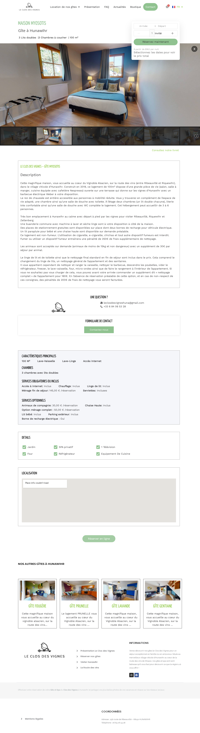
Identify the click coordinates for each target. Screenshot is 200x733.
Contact (150, 6)
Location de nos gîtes (63, 6)
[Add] (172, 33)
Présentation (92, 6)
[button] (194, 49)
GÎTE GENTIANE (162, 606)
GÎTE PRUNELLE (79, 606)
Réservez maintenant (155, 41)
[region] (100, 94)
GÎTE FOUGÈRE (37, 606)
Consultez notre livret (166, 150)
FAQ (106, 6)
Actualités (119, 6)
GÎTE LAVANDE (121, 606)
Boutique (135, 6)
